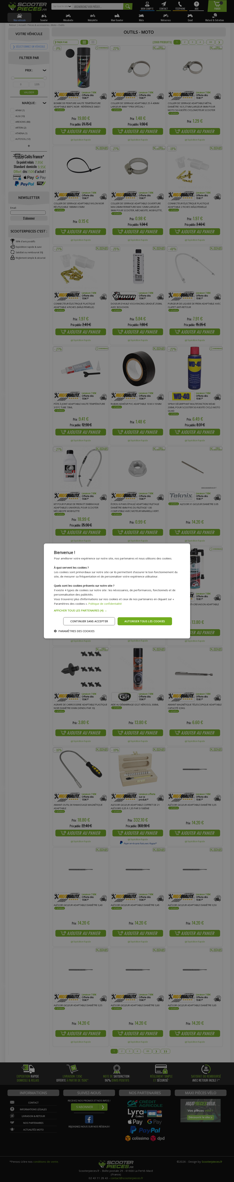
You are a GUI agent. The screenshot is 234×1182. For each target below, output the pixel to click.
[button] (117, 610)
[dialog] (117, 591)
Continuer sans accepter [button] (89, 621)
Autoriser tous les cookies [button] (144, 621)
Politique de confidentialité (105, 603)
